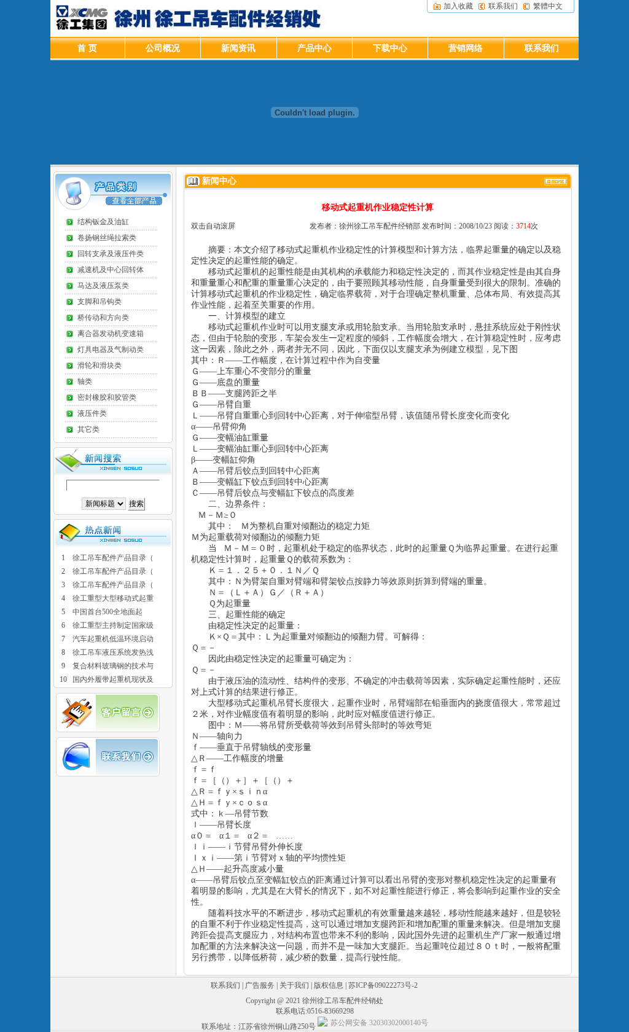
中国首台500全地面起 (107, 612)
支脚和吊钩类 (99, 301)
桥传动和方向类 (103, 317)
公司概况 (163, 48)
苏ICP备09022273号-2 (383, 985)
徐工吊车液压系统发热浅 (113, 652)
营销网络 (465, 48)
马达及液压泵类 (103, 285)
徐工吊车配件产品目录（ (113, 557)
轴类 (84, 381)
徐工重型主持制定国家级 (113, 625)
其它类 (88, 429)
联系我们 (503, 6)
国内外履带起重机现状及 (113, 679)
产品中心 (314, 48)
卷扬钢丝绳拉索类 (106, 237)
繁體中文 (548, 6)
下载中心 (390, 48)
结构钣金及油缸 (103, 221)
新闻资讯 (238, 48)
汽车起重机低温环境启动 (113, 639)
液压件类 (92, 413)
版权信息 (328, 985)
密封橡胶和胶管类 (106, 397)
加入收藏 (458, 6)
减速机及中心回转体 (110, 269)
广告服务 (260, 985)
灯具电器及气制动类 (110, 349)
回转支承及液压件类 (110, 253)
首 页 (87, 48)
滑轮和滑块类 (99, 365)
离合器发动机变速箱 (110, 333)
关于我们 (294, 985)
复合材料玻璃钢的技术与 (113, 666)
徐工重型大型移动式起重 (113, 598)
